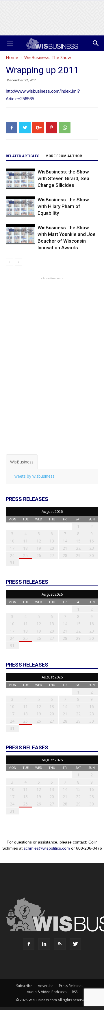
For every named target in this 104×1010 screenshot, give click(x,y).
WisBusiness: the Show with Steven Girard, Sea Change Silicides (63, 178)
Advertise (45, 985)
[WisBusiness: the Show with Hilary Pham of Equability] (20, 206)
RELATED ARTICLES (22, 156)
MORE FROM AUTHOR (63, 156)
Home (12, 57)
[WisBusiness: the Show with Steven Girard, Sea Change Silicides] (20, 179)
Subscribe (24, 985)
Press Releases (71, 985)
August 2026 (52, 511)
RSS (74, 991)
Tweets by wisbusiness (33, 476)
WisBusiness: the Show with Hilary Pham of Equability (63, 206)
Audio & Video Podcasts (46, 991)
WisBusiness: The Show (47, 57)
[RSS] (60, 944)
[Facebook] (28, 944)
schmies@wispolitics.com (47, 848)
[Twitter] (75, 944)
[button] (96, 43)
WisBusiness (22, 462)
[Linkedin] (44, 944)
